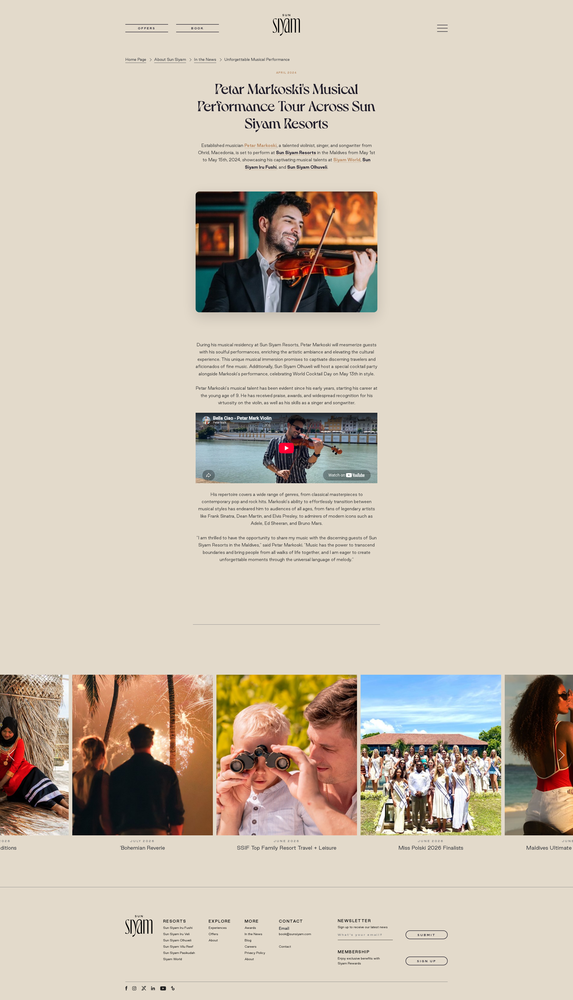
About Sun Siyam (170, 59)
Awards (250, 928)
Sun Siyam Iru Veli (176, 934)
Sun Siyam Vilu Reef (178, 946)
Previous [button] (14, 755)
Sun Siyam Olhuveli (177, 940)
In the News (205, 59)
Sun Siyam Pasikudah (179, 953)
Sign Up (426, 961)
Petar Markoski (260, 145)
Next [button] (558, 755)
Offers (147, 28)
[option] (143, 763)
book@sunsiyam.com (295, 934)
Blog (248, 940)
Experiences (218, 928)
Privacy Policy (255, 953)
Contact (285, 946)
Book (197, 28)
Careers (251, 946)
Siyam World (346, 159)
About (213, 940)
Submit (426, 935)
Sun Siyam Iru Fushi (177, 928)
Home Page (135, 59)
